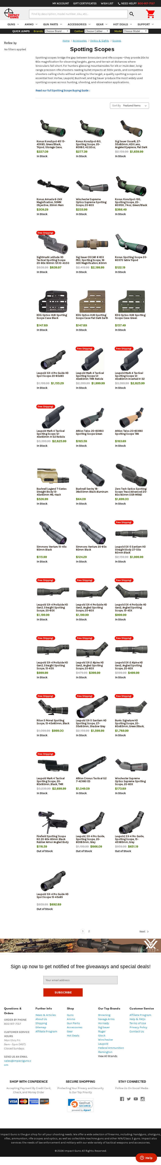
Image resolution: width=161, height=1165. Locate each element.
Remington (105, 1052)
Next (142, 931)
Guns (11, 24)
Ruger (102, 1031)
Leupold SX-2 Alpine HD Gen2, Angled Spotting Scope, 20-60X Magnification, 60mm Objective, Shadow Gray (90, 668)
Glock (101, 1035)
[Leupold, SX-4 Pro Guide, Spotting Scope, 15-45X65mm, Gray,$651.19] (131, 823)
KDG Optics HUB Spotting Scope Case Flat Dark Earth (92, 316)
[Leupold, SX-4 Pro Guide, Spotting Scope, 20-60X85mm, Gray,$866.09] (92, 823)
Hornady (103, 1023)
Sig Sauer (104, 1027)
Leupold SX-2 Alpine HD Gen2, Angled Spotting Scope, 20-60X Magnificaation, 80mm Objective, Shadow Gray (129, 668)
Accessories (77, 24)
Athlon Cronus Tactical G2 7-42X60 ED (91, 780)
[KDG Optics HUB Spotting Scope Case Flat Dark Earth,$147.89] (92, 302)
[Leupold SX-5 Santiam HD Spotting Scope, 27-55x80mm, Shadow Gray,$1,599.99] (92, 707)
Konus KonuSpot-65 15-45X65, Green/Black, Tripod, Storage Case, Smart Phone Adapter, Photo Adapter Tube (51, 147)
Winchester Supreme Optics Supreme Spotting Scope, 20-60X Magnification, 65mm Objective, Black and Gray (130, 784)
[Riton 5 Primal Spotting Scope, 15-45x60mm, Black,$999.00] (53, 707)
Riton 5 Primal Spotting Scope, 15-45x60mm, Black (53, 722)
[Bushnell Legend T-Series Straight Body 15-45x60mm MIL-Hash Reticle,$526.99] (53, 475)
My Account (60, 3)
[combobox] (78, 14)
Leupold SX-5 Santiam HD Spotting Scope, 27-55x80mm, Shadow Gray (91, 723)
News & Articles (46, 1015)
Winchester (105, 1039)
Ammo (29, 24)
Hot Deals (120, 24)
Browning (104, 1015)
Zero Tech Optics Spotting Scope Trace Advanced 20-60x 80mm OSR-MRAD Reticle (131, 493)
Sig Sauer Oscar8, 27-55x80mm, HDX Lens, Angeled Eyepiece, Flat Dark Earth (131, 146)
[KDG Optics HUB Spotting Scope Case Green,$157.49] (131, 302)
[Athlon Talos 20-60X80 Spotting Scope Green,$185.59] (92, 418)
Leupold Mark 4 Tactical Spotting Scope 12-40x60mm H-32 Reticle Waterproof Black (51, 435)
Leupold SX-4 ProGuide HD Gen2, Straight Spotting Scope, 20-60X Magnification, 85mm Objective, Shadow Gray (52, 610)
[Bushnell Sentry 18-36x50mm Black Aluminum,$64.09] (92, 475)
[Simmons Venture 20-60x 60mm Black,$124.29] (92, 533)
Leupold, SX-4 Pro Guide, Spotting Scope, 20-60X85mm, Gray (90, 839)
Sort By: (116, 105)
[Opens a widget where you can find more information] (146, 1158)
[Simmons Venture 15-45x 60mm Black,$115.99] (53, 533)
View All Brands (107, 1056)
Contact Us (137, 1031)
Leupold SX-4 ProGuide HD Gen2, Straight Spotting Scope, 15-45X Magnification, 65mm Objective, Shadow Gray (52, 668)
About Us (41, 1019)
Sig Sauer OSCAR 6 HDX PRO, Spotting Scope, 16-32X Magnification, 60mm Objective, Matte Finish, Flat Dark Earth (92, 263)
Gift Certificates (85, 3)
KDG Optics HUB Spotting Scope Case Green (130, 316)
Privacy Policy (138, 1027)
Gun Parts (50, 24)
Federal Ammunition (111, 1048)
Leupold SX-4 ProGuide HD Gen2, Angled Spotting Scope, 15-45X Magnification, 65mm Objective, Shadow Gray (130, 610)
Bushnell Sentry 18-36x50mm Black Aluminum (92, 490)
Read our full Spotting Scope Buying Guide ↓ (63, 90)
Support (144, 24)
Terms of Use (138, 1023)
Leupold (103, 1043)
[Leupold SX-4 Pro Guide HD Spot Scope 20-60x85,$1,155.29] (53, 360)
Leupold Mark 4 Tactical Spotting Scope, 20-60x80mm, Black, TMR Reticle (51, 783)
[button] (81, 1105)
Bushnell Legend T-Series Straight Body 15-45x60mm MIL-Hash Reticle (52, 493)
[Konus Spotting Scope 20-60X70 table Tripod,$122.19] (131, 244)
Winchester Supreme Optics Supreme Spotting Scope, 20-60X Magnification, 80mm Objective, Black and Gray (91, 205)
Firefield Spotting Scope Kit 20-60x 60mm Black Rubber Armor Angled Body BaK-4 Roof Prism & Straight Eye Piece (53, 842)
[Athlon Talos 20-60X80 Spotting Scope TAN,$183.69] (131, 418)
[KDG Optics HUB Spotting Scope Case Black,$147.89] (53, 302)
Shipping (41, 1023)
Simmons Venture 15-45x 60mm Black (52, 548)
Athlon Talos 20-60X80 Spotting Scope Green (90, 432)
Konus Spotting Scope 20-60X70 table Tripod (131, 259)
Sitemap (41, 1027)
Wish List (107, 3)
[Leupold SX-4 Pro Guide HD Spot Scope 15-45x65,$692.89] (53, 881)
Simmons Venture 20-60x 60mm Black (91, 548)
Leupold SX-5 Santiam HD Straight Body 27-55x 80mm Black (130, 549)
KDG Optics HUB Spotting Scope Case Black (52, 316)
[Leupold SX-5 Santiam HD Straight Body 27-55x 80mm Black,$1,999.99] (131, 533)
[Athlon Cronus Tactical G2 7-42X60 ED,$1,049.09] (92, 765)
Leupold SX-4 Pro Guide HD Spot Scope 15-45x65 (53, 896)
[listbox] (136, 106)
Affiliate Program (46, 1031)
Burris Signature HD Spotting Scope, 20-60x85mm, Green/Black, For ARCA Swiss (129, 725)
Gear (99, 24)
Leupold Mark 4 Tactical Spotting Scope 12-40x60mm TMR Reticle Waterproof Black (90, 377)
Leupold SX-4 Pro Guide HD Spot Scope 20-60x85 (53, 374)
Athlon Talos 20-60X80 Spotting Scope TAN (129, 432)
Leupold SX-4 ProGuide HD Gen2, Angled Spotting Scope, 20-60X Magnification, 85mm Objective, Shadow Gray (91, 610)
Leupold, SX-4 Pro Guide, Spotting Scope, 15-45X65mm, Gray (129, 839)
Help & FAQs (137, 1019)
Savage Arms (106, 1019)
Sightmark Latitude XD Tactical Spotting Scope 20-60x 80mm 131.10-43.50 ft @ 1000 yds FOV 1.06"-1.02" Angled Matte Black (53, 264)
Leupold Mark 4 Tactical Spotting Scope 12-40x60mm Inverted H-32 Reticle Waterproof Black (130, 377)
